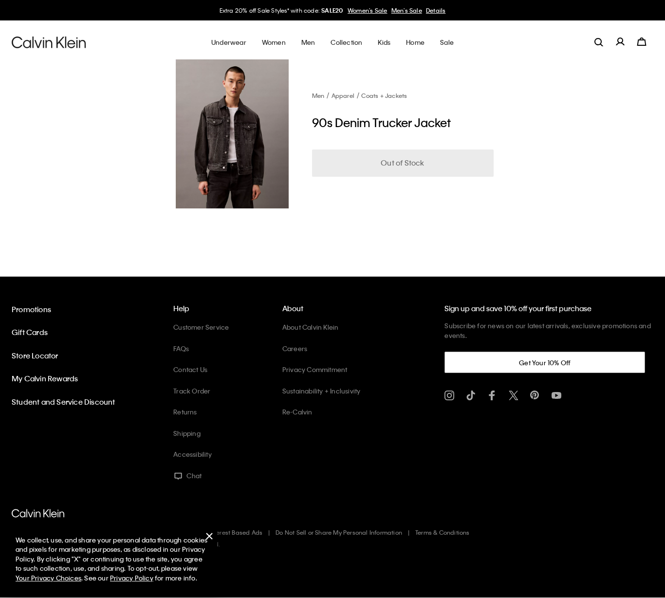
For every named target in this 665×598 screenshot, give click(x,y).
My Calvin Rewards (45, 378)
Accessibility (192, 454)
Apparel (343, 95)
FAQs (181, 348)
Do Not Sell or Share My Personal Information (339, 532)
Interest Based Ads (236, 532)
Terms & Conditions (442, 532)
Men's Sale (406, 10)
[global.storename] (49, 42)
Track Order (191, 391)
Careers (294, 348)
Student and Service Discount (63, 402)
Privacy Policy (131, 578)
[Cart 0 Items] (642, 42)
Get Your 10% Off (545, 362)
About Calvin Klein (310, 327)
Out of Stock (402, 163)
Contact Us (190, 369)
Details (435, 10)
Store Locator (35, 355)
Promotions (31, 309)
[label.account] (620, 42)
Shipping (187, 433)
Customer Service (201, 327)
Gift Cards (30, 332)
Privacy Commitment (315, 369)
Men (318, 95)
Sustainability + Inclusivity (321, 391)
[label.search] (599, 42)
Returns (185, 412)
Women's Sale (367, 10)
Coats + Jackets (384, 95)
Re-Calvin (297, 412)
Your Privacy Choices (48, 578)
